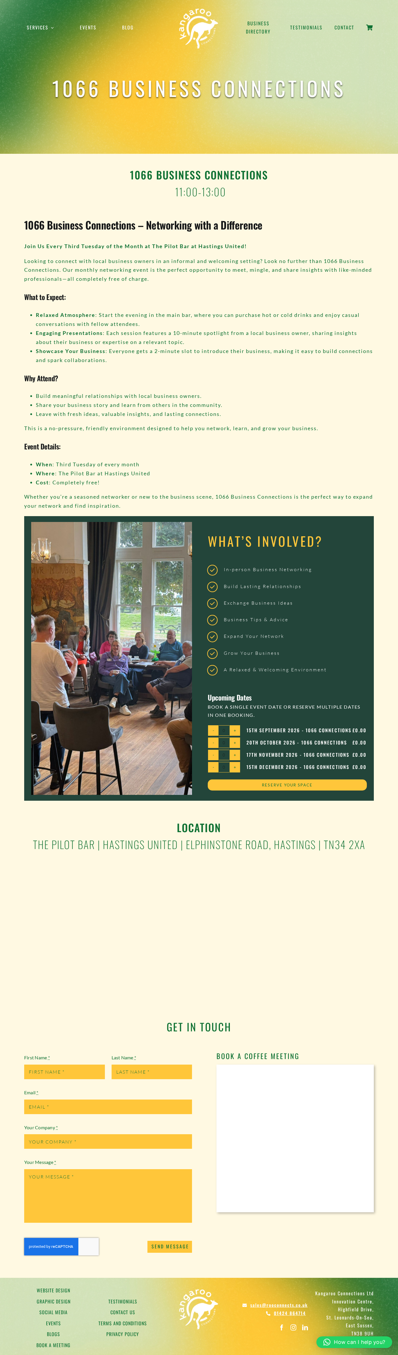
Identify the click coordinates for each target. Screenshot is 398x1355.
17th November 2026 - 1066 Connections (297, 754)
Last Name (124, 1057)
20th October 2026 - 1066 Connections (296, 742)
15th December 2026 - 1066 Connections (297, 766)
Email (31, 1092)
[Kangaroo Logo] (199, 8)
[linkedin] (305, 1328)
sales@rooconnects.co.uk (279, 1305)
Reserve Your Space (287, 785)
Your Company (41, 1127)
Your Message (40, 1162)
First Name (37, 1057)
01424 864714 (290, 1313)
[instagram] (293, 1328)
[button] (354, 1342)
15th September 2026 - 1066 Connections (298, 730)
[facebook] (282, 1328)
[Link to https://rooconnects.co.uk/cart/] (369, 31)
